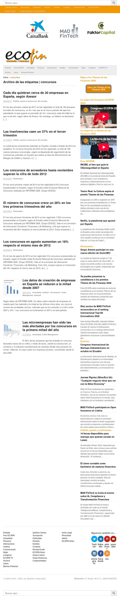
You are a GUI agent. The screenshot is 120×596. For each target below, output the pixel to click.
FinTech (8, 72)
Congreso (92, 68)
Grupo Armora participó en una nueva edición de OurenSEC (97, 251)
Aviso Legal (67, 533)
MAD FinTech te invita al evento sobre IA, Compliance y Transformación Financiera (97, 496)
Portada (8, 68)
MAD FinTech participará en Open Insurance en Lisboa (98, 409)
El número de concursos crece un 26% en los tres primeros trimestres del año (37, 204)
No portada (42, 101)
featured (37, 295)
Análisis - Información (51, 292)
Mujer (83, 68)
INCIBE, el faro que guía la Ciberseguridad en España (94, 166)
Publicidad (37, 7)
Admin (64, 538)
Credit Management (50, 334)
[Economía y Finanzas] (25, 63)
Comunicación (73, 68)
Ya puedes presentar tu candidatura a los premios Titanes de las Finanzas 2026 (95, 279)
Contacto (66, 7)
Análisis (62, 68)
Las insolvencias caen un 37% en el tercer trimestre (34, 133)
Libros (16, 72)
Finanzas (41, 68)
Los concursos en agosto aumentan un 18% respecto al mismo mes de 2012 (35, 243)
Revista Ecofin (79, 7)
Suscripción (25, 7)
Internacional (52, 68)
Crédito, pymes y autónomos (25, 101)
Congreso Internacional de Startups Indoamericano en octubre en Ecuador (94, 348)
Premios (47, 7)
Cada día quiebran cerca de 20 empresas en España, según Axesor (35, 94)
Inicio (5, 77)
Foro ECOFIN (19, 68)
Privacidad (66, 535)
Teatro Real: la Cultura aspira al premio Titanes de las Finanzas (97, 193)
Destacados (18, 178)
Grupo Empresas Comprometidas (32, 11)
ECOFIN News (94, 7)
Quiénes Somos (11, 7)
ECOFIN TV (103, 68)
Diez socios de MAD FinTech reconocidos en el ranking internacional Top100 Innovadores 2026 (95, 311)
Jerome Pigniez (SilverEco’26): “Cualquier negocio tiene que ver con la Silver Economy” (98, 380)
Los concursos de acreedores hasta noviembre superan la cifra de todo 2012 (38, 172)
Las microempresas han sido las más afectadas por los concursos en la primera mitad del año (49, 326)
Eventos (57, 7)
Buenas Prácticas (27, 72)
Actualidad (30, 68)
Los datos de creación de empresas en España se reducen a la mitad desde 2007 (48, 284)
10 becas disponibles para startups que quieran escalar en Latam (97, 437)
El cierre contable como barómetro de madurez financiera (98, 465)
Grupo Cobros (10, 11)
